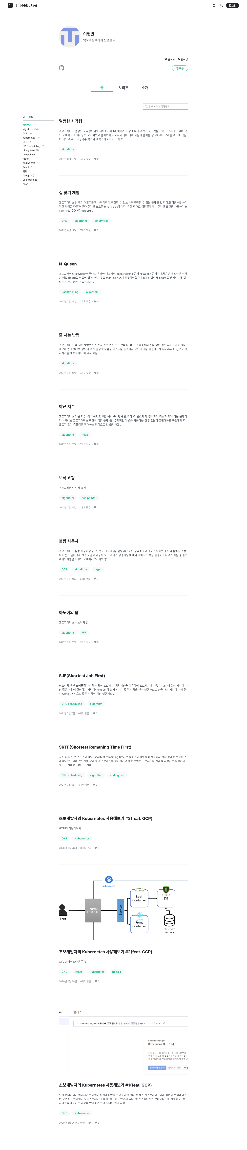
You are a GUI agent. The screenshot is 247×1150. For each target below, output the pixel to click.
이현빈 (88, 34)
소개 (145, 88)
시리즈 (123, 88)
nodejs (26, 175)
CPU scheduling (31, 146)
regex (26, 158)
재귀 (25, 171)
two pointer (29, 154)
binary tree (29, 150)
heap (25, 183)
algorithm (28, 129)
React (26, 167)
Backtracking (30, 179)
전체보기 (27, 125)
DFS (25, 141)
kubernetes (29, 137)
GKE (25, 133)
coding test (29, 162)
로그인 (232, 5)
